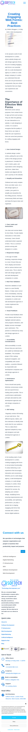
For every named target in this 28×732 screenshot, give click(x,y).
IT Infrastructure (8, 563)
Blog (2, 643)
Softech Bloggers (12, 29)
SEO (4, 566)
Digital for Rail (5, 640)
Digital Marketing (8, 560)
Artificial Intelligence (9, 556)
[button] (26, 703)
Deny (14, 721)
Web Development (16, 32)
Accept (14, 717)
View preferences (14, 725)
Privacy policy (17, 729)
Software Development (10, 570)
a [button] (25, 3)
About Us (4, 622)
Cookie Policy (10, 729)
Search (22, 551)
